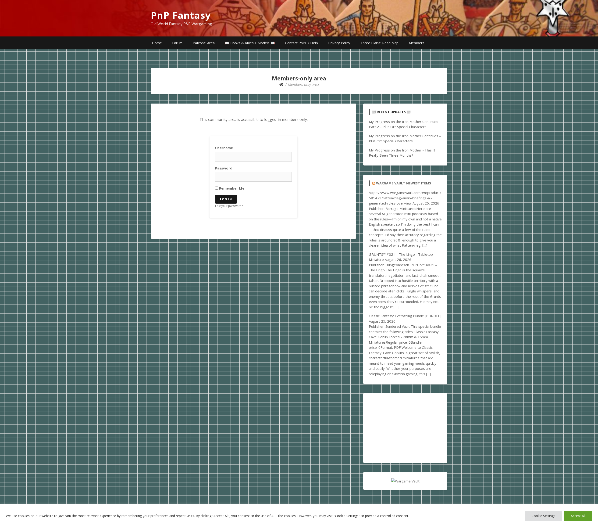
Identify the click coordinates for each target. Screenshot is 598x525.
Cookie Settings (543, 516)
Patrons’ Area (204, 42)
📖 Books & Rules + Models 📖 (250, 42)
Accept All (578, 516)
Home (157, 42)
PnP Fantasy (181, 15)
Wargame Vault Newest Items (403, 183)
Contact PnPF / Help (301, 42)
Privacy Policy (339, 42)
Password (223, 168)
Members (416, 42)
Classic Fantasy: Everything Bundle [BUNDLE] (405, 315)
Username (224, 147)
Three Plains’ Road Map (379, 42)
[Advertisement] (405, 428)
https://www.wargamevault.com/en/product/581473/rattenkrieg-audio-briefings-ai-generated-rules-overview (405, 197)
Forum (177, 42)
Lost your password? (229, 206)
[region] (299, 514)
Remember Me (231, 188)
